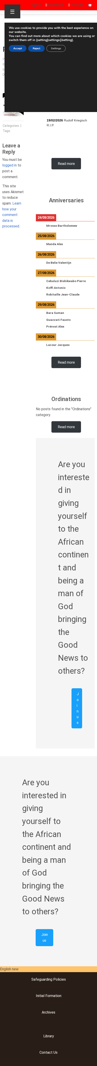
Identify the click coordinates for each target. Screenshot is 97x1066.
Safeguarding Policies (48, 979)
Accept (17, 48)
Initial (40, 996)
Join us (78, 708)
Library (48, 1036)
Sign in (36, 5)
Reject (36, 48)
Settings (56, 48)
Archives (48, 1012)
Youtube (77, 5)
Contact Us (48, 1052)
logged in (9, 165)
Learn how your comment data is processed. (11, 214)
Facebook (55, 5)
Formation (52, 996)
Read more (66, 164)
